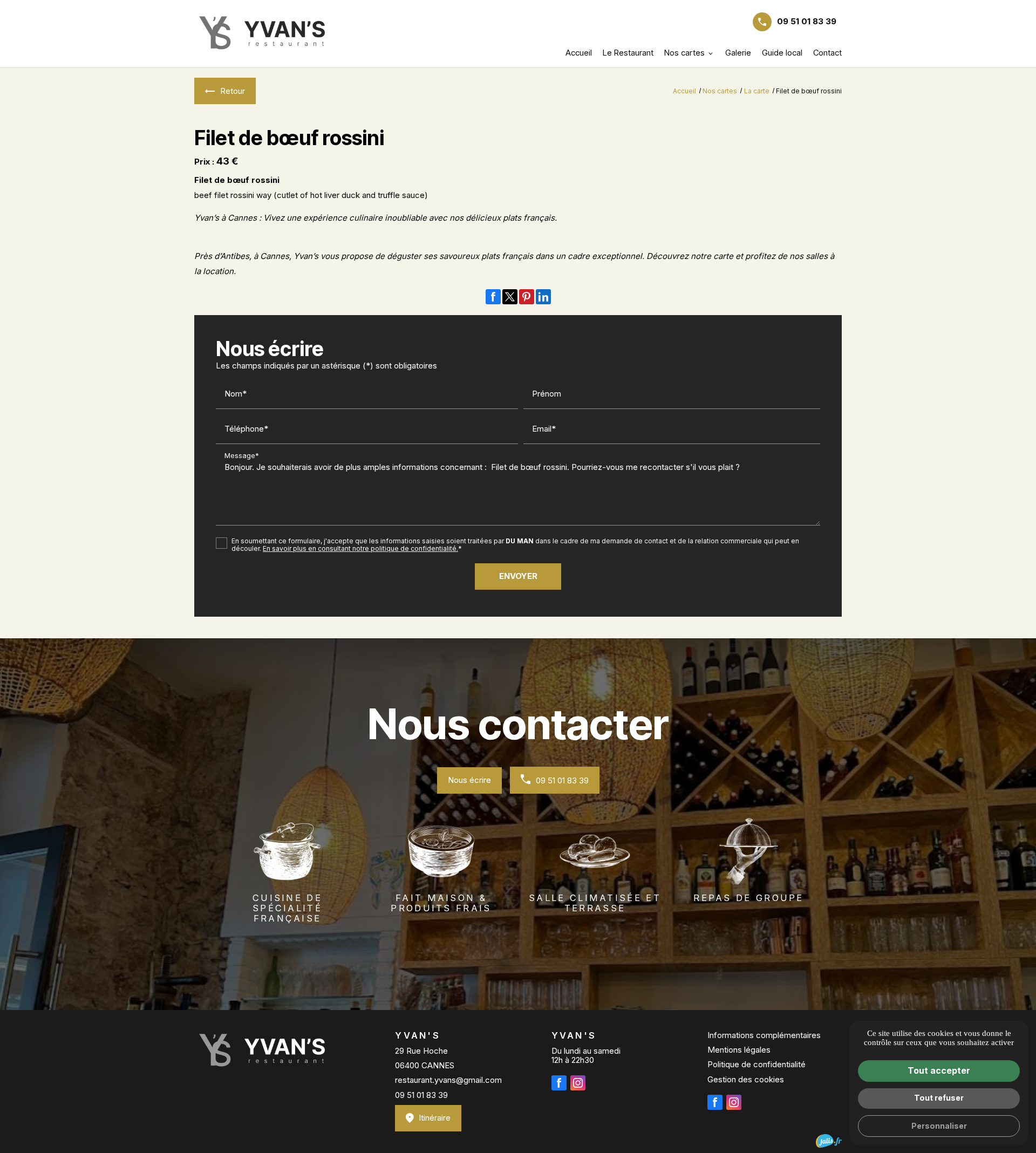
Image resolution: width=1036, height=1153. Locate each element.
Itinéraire (435, 1118)
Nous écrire (469, 780)
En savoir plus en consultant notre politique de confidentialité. (360, 548)
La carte (756, 91)
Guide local (782, 52)
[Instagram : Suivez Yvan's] (577, 1082)
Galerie (738, 52)
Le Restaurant (628, 52)
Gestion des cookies (745, 1079)
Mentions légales (739, 1050)
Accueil (578, 52)
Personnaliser (939, 1125)
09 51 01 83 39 (806, 21)
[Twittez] (509, 296)
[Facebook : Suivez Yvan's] (559, 1082)
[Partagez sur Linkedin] (543, 296)
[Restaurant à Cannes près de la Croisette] (261, 33)
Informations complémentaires (764, 1035)
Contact (827, 52)
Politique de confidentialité (756, 1064)
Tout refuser (939, 1097)
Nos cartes (684, 52)
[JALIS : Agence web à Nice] (829, 1141)
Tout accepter (939, 1070)
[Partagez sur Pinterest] (526, 296)
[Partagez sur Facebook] (493, 296)
